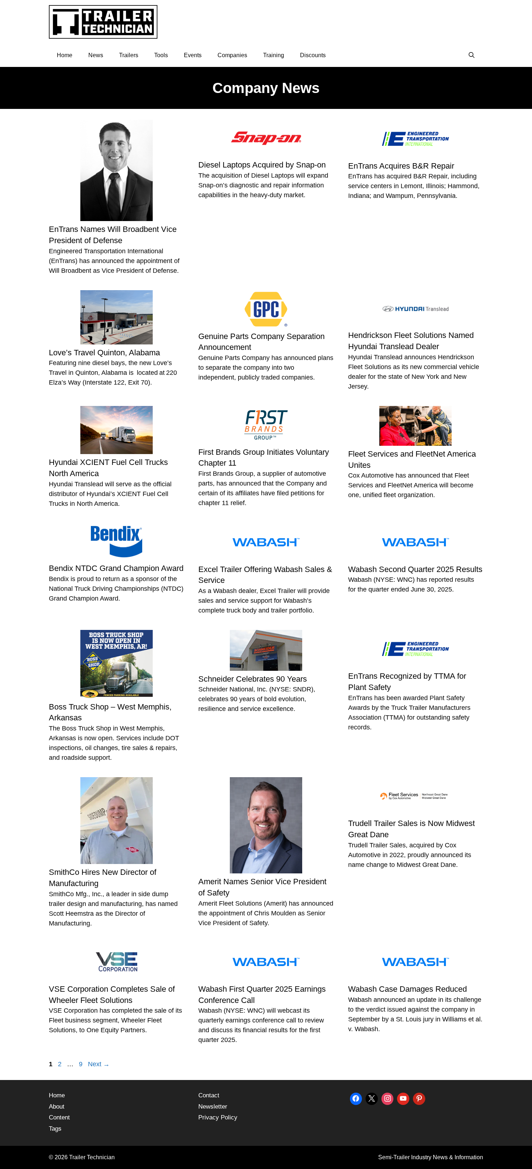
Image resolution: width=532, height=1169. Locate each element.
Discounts (313, 55)
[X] (372, 1098)
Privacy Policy (217, 1117)
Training (273, 55)
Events (193, 55)
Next (99, 1064)
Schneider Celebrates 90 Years (252, 678)
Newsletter (212, 1106)
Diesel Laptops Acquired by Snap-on (262, 164)
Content (59, 1117)
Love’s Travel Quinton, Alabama (104, 352)
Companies (232, 55)
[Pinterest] (419, 1098)
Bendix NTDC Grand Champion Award (116, 568)
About (56, 1106)
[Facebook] (356, 1098)
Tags (55, 1128)
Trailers (128, 55)
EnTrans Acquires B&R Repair (401, 165)
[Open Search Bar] (471, 55)
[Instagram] (388, 1098)
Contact (208, 1095)
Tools (161, 55)
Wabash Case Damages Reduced (407, 989)
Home (64, 55)
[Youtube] (403, 1098)
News (95, 55)
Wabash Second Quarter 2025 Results (415, 569)
